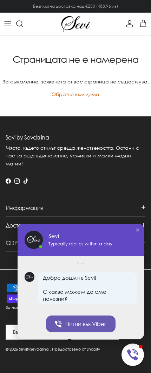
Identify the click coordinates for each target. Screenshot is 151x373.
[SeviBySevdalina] (75, 24)
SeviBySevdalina (34, 349)
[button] (137, 229)
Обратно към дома (75, 94)
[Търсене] (23, 24)
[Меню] (7, 24)
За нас (12, 307)
